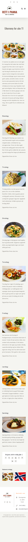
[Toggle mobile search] (22, 8)
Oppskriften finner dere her (10, 251)
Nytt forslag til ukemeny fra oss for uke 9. (7, 473)
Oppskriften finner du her (9, 156)
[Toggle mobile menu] (25, 8)
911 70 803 (22, 505)
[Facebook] (5, 502)
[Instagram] (7, 502)
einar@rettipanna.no (22, 509)
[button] (3, 476)
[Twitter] (10, 502)
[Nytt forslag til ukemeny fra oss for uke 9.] (7, 476)
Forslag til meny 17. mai (20, 474)
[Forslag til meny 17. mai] (20, 476)
